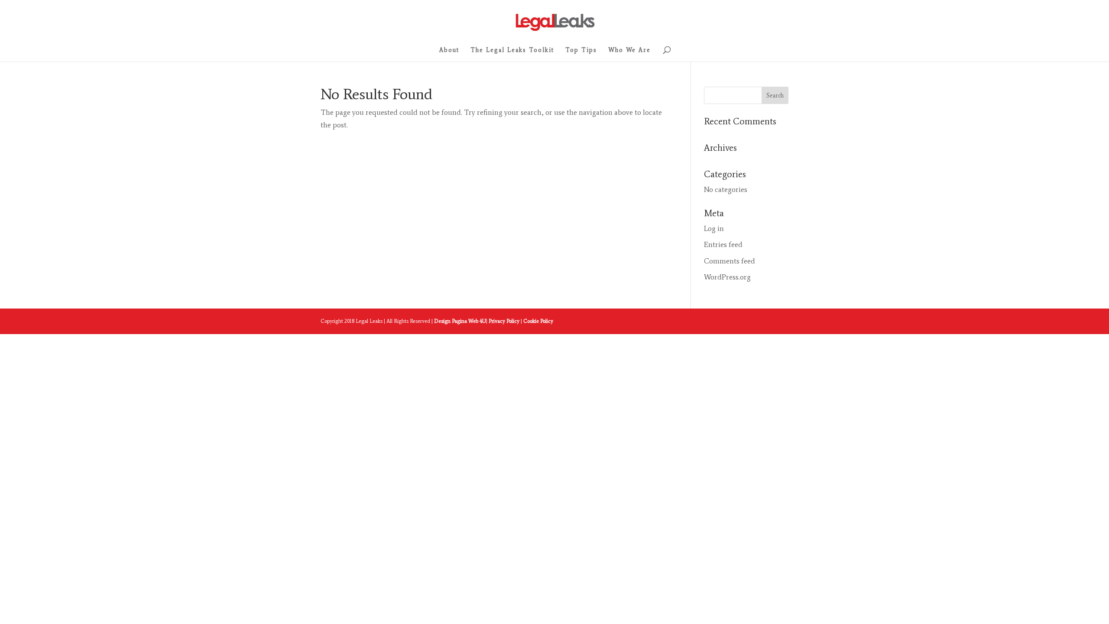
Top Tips (581, 50)
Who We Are (629, 50)
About (449, 50)
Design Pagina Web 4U (460, 321)
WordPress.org (727, 277)
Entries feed (723, 244)
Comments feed (729, 261)
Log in (714, 228)
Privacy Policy (505, 321)
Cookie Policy (538, 321)
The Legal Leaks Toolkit (512, 50)
